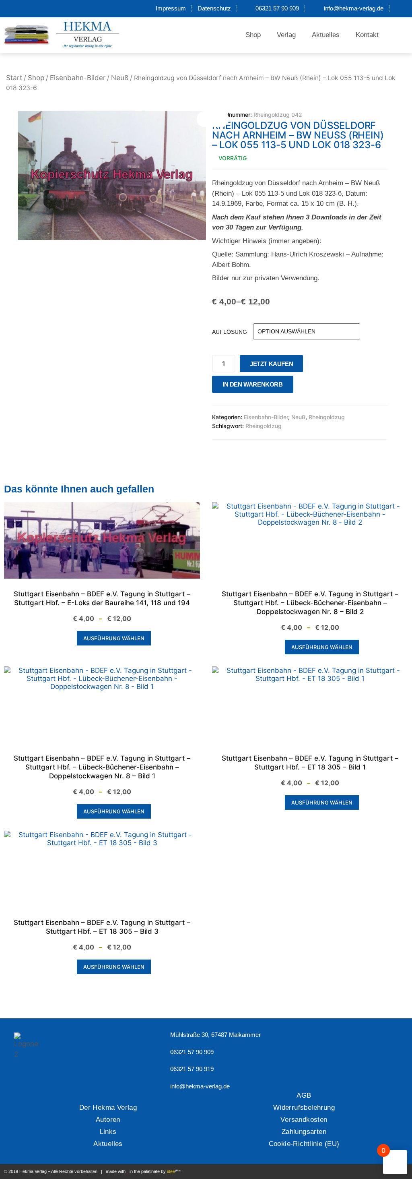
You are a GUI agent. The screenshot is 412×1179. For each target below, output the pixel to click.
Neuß (119, 78)
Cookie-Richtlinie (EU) (304, 1144)
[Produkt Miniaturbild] (213, 119)
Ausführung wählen (113, 638)
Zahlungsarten (304, 1132)
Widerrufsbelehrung (304, 1107)
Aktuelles (326, 35)
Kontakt (367, 35)
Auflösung (229, 332)
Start (14, 78)
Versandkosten (303, 1119)
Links (108, 1132)
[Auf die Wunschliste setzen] (301, 386)
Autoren (108, 1119)
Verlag (286, 35)
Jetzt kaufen (271, 363)
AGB (304, 1095)
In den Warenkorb (252, 384)
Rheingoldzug (327, 417)
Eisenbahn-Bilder (77, 78)
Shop (253, 35)
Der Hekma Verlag (108, 1107)
